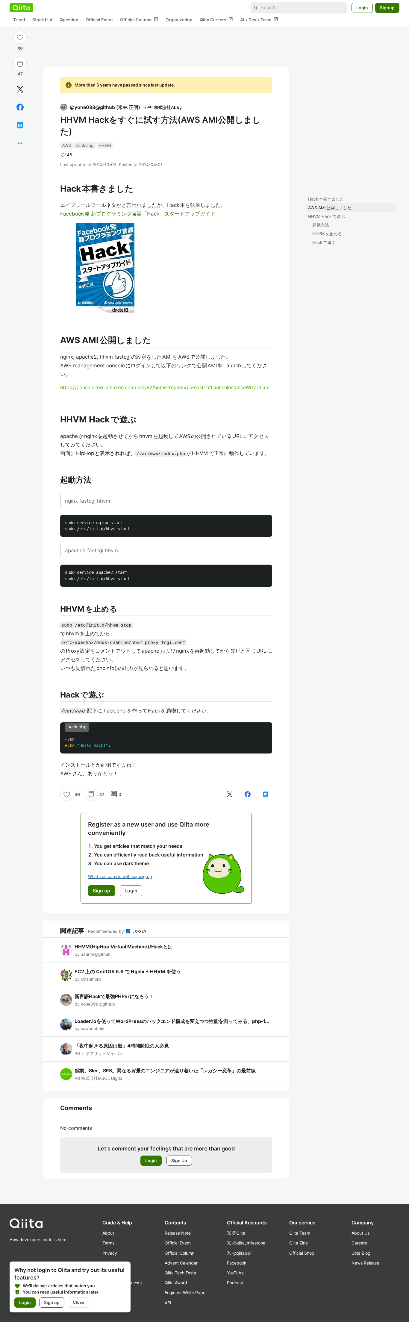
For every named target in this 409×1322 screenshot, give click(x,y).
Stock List (42, 19)
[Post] (20, 89)
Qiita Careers (216, 19)
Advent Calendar (181, 1262)
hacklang (85, 145)
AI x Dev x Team (259, 19)
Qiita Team (299, 1232)
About (108, 1232)
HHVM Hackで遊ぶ (326, 216)
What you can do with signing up (120, 876)
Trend (19, 19)
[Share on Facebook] (20, 107)
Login (362, 7)
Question (69, 19)
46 (20, 48)
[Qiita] (21, 7)
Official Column (139, 19)
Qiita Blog (361, 1253)
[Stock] (20, 63)
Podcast (235, 1282)
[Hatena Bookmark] (20, 125)
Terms (108, 1242)
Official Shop (301, 1253)
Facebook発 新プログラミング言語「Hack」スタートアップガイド (137, 214)
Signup (387, 7)
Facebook (236, 1262)
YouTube (235, 1272)
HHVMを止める (327, 233)
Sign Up (179, 1160)
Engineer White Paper (186, 1292)
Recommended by (106, 931)
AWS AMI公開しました (330, 207)
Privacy (109, 1253)
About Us (360, 1232)
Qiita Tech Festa (180, 1272)
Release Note (178, 1232)
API (168, 1302)
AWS (66, 145)
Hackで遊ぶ (324, 242)
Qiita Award (176, 1282)
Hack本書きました (326, 198)
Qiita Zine (298, 1242)
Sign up (52, 1302)
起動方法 (320, 225)
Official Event (99, 19)
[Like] (20, 37)
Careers (359, 1242)
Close (78, 1302)
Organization (179, 19)
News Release (365, 1262)
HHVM (105, 145)
